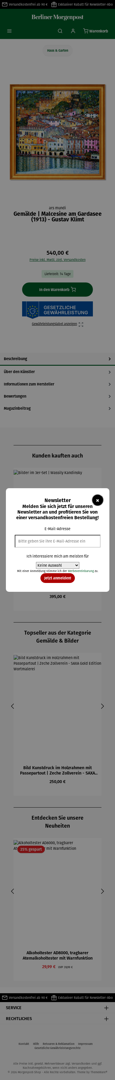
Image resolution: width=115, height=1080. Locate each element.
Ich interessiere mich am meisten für (58, 556)
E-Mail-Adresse (57, 529)
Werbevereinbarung (81, 571)
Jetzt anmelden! (57, 578)
